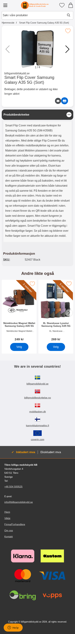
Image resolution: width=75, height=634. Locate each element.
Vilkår (7, 518)
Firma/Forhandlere (14, 524)
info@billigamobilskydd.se (18, 502)
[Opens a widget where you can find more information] (13, 628)
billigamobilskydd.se (17, 73)
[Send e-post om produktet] (58, 101)
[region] (37, 114)
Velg (19, 346)
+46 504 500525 (13, 486)
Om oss (8, 530)
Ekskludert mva (50, 452)
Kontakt (8, 536)
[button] (67, 49)
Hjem (7, 512)
